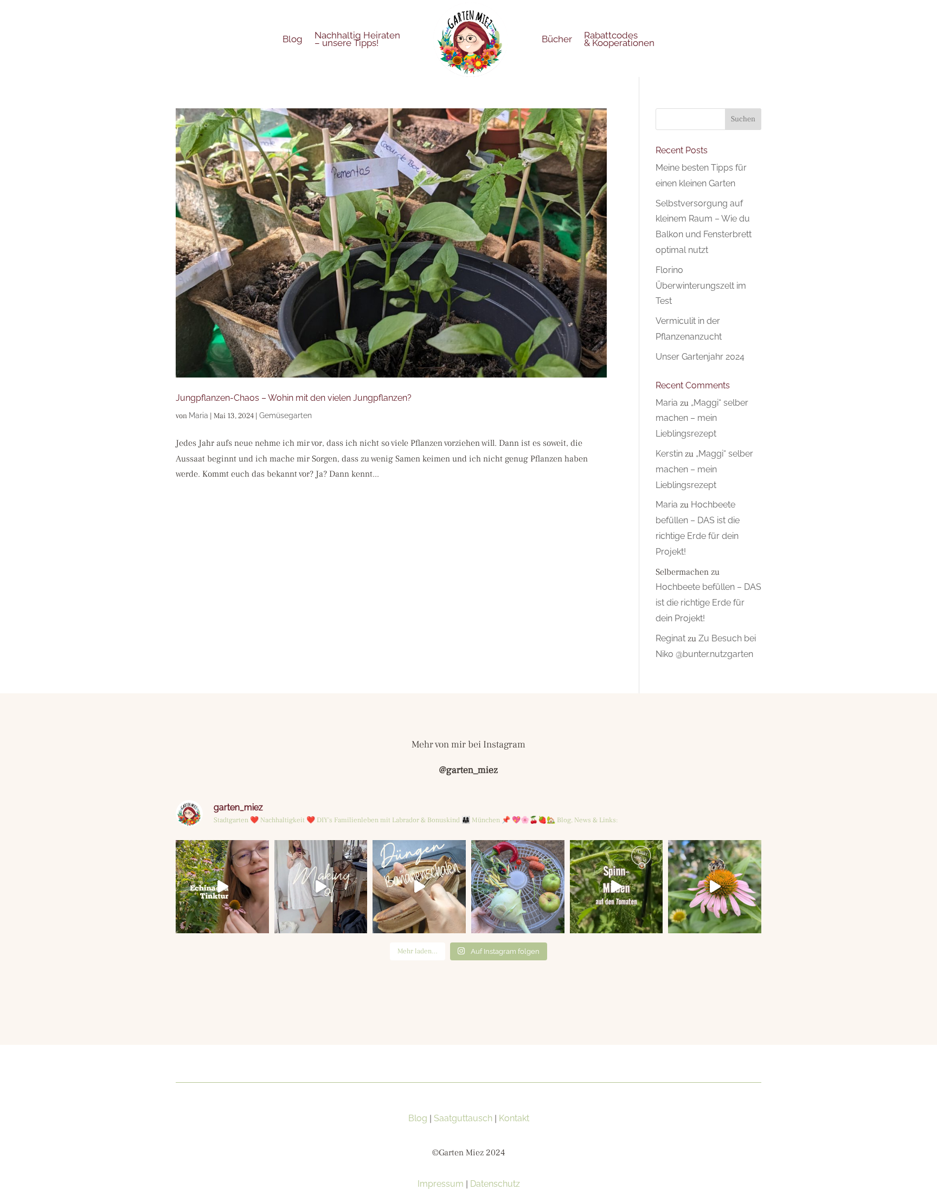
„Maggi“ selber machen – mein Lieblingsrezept (702, 418)
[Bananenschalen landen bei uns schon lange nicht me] (419, 886)
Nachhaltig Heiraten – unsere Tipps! (357, 39)
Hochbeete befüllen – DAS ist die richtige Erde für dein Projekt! (708, 602)
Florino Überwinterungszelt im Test (701, 286)
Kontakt (514, 1118)
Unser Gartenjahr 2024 (700, 357)
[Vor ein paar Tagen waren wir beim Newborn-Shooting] (321, 886)
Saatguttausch (463, 1118)
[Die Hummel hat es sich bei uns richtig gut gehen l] (714, 886)
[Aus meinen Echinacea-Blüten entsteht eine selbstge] (222, 886)
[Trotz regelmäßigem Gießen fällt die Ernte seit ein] (517, 886)
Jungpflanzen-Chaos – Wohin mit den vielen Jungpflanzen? (294, 398)
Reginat (670, 638)
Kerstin (669, 453)
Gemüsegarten (285, 415)
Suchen (743, 119)
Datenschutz (495, 1184)
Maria (198, 415)
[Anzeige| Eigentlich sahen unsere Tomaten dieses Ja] (616, 886)
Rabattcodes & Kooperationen (619, 39)
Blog (293, 39)
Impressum (441, 1184)
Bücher (557, 39)
